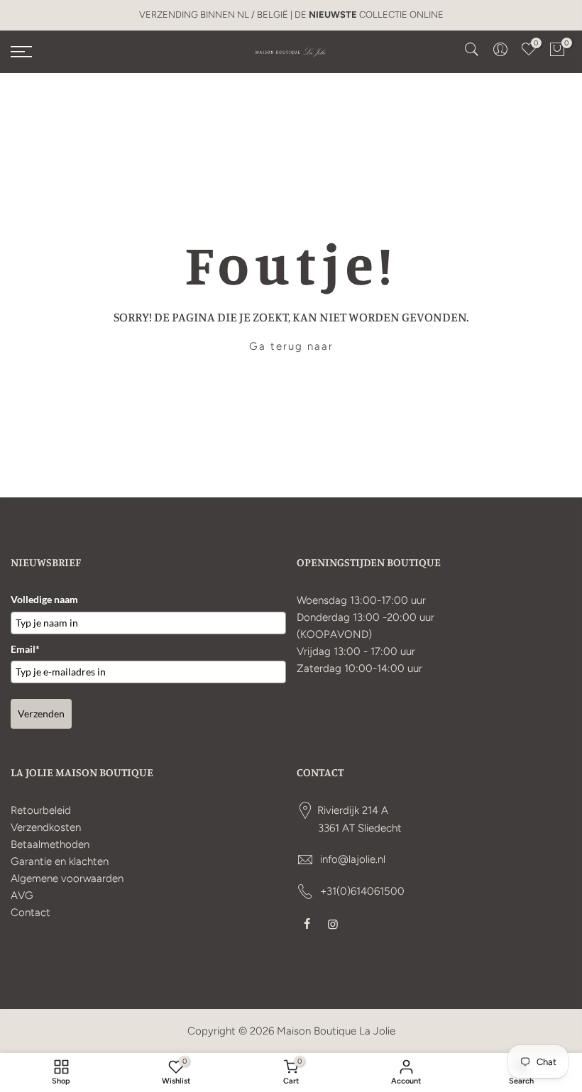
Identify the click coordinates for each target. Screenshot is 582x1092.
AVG (22, 895)
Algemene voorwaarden (67, 878)
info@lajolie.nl (352, 859)
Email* (25, 649)
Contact (30, 912)
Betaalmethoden (50, 844)
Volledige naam (44, 599)
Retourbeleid (41, 810)
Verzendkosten (46, 827)
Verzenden (41, 713)
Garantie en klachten (60, 861)
